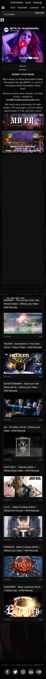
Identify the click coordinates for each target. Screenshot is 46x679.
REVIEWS (22, 7)
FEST (13, 7)
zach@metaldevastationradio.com (23, 99)
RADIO (36, 2)
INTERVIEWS (17, 2)
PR (42, 7)
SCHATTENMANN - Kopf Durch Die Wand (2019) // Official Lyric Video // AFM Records (21, 387)
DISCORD (39, 12)
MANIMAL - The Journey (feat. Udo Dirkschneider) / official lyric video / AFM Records (21, 303)
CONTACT (34, 7)
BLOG (28, 2)
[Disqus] (23, 187)
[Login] (40, 2)
